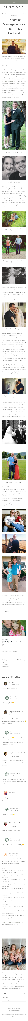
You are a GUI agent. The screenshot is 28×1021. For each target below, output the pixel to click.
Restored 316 (14, 1016)
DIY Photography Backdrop (21, 659)
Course (18, 1008)
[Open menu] (14, 2)
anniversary (5, 651)
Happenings (13, 36)
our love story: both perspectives (10, 81)
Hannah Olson (14, 697)
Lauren (11, 792)
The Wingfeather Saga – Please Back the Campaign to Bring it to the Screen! (6, 663)
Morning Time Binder (14, 1010)
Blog (13, 1008)
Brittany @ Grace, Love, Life (17, 823)
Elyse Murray (12, 682)
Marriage (20, 36)
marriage (15, 651)
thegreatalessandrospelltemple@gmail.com (12, 922)
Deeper (7, 36)
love (10, 651)
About (9, 1008)
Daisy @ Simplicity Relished (17, 753)
